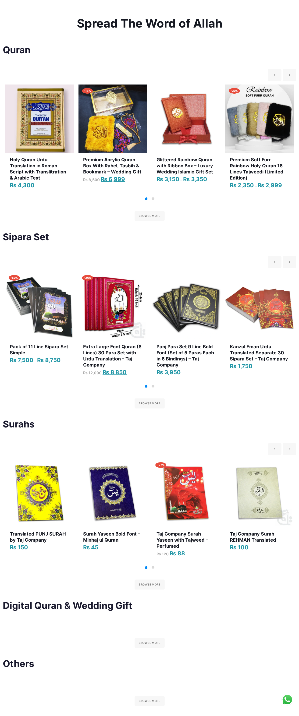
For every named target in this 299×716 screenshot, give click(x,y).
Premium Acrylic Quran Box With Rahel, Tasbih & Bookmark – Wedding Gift (112, 166)
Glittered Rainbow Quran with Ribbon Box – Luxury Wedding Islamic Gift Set (185, 166)
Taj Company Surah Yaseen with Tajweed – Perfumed (182, 540)
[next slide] (289, 75)
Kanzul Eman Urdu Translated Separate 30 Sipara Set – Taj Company (259, 353)
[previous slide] (274, 75)
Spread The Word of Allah (149, 23)
